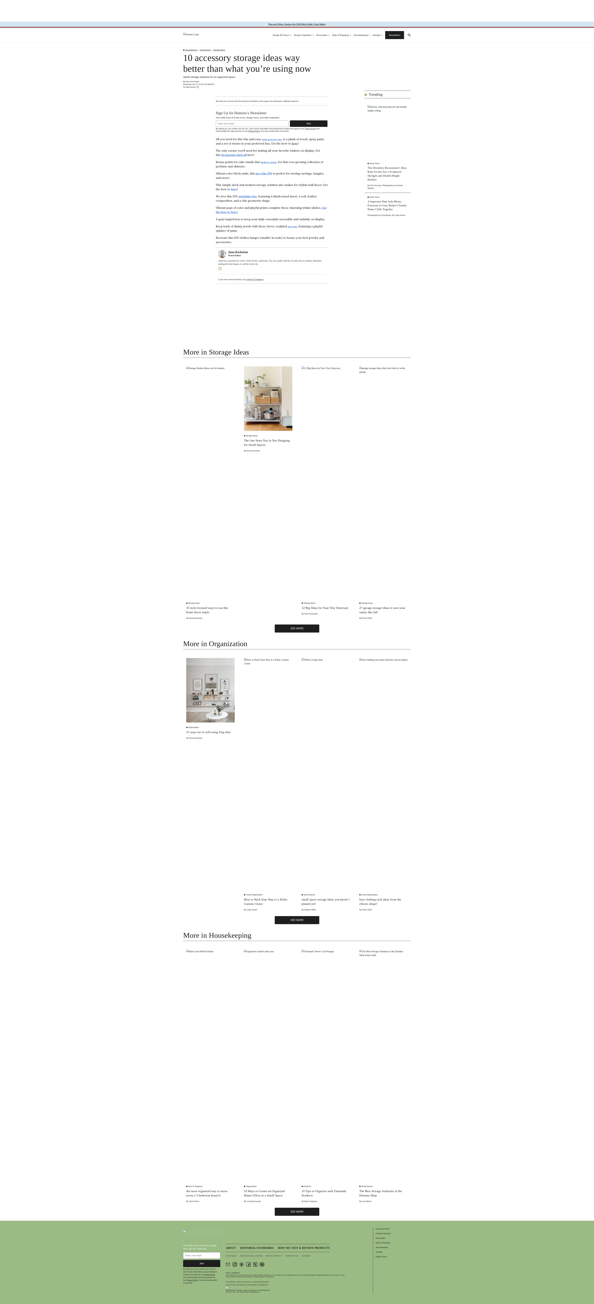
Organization (205, 50)
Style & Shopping (340, 35)
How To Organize (195, 1186)
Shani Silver (367, 910)
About (231, 1247)
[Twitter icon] (255, 1264)
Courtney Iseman (254, 1201)
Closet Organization (254, 895)
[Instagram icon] (235, 1264)
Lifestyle (376, 35)
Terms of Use (310, 129)
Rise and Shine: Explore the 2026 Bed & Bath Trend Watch (297, 24)
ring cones (292, 226)
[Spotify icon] (262, 1264)
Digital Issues (381, 1257)
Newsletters (394, 35)
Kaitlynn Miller (310, 910)
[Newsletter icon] (228, 1264)
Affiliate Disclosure (251, 1256)
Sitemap (306, 1256)
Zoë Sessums (376, 185)
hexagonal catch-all (234, 155)
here (295, 143)
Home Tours (374, 163)
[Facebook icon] (248, 1264)
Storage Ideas (219, 50)
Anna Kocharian (192, 82)
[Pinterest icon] (241, 1264)
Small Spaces (309, 895)
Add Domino (191, 87)
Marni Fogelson (310, 1201)
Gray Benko (386, 215)
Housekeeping (361, 35)
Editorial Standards (255, 279)
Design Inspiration (303, 35)
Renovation (321, 35)
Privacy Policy (254, 131)
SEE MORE (297, 628)
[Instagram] (220, 268)
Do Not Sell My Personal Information (242, 1292)
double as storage (269, 162)
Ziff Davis (245, 1282)
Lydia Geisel (400, 215)
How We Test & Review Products (304, 1247)
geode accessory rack (272, 139)
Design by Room (281, 35)
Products (307, 1186)
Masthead (231, 1256)
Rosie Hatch (367, 618)
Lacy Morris (367, 1201)
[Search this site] (409, 35)
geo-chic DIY (264, 173)
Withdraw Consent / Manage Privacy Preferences (248, 1290)
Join (308, 123)
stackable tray (247, 196)
